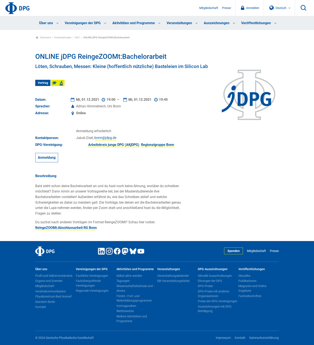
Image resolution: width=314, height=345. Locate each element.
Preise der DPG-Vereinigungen (217, 301)
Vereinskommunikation (50, 291)
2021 (77, 37)
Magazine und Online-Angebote (252, 288)
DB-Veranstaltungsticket (173, 281)
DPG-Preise (205, 286)
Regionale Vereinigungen (92, 290)
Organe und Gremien (49, 281)
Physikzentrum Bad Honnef (53, 296)
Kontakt (40, 307)
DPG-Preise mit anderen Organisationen (213, 294)
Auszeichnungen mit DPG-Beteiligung (215, 309)
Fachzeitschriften (249, 296)
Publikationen (247, 281)
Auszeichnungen (216, 23)
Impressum (223, 338)
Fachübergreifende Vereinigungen (88, 283)
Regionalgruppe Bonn (157, 145)
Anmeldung (47, 157)
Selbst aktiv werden (129, 275)
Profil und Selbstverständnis (53, 275)
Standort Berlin (45, 302)
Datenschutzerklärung (264, 338)
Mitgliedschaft (208, 8)
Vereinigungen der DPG (83, 23)
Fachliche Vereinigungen (92, 275)
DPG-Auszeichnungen (212, 269)
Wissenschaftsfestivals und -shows (135, 288)
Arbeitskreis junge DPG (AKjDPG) (113, 145)
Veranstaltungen (179, 23)
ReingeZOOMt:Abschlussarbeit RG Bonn (66, 228)
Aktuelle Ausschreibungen (215, 275)
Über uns (46, 23)
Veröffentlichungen (256, 23)
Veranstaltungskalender (173, 275)
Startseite (45, 37)
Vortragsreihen (126, 306)
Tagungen (123, 281)
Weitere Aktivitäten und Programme (131, 319)
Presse (226, 8)
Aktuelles (244, 275)
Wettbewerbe (125, 311)
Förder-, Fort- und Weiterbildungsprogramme (134, 298)
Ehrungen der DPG (210, 281)
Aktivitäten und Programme (133, 23)
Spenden (233, 251)
